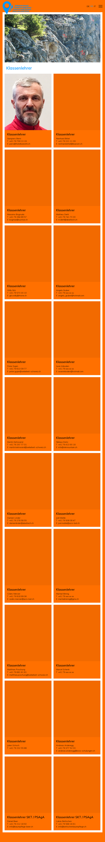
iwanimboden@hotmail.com (70, 371)
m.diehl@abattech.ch (67, 219)
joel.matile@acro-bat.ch (69, 523)
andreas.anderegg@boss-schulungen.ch (76, 750)
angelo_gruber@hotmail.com (71, 295)
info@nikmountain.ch (67, 447)
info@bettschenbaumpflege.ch (72, 826)
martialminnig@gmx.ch (68, 599)
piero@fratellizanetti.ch (19, 143)
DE (88, 6)
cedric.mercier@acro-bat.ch (21, 599)
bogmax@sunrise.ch (18, 219)
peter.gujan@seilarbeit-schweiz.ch (25, 371)
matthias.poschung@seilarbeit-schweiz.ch (28, 675)
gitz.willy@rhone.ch (18, 295)
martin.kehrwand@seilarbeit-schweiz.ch (27, 447)
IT (95, 6)
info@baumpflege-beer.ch (21, 826)
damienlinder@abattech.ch (21, 523)
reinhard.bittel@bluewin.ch (70, 143)
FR (91, 6)
